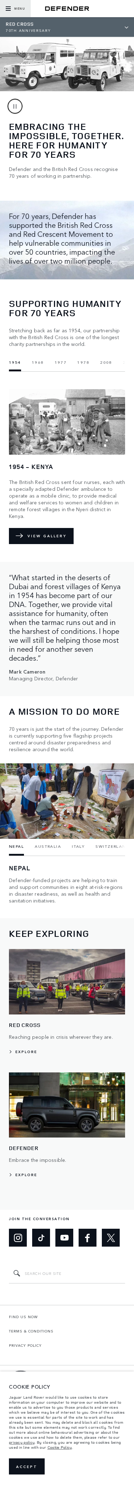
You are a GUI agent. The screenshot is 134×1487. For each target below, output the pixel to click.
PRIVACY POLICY (25, 1345)
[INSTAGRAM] (18, 1238)
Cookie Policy (60, 1447)
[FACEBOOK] (87, 1238)
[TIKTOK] (41, 1238)
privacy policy (22, 1442)
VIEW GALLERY (47, 535)
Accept (27, 1466)
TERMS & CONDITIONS (31, 1331)
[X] (111, 1238)
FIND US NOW (23, 1316)
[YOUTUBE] (64, 1238)
